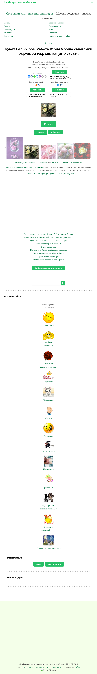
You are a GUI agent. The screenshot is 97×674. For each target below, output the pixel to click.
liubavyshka (69, 173)
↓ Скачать (40, 132)
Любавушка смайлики (20, 2)
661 (67, 162)
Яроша (36, 173)
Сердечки (53, 32)
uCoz (78, 667)
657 (53, 162)
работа (53, 173)
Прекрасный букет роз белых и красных (48, 250)
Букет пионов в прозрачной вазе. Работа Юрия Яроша (48, 237)
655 (45, 162)
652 (34, 162)
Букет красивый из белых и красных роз (48, 240)
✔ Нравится (55, 132)
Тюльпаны (8, 36)
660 (64, 162)
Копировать (59, 72)
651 (30, 162)
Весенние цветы (56, 23)
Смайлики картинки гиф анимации (20, 167)
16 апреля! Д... (29, 667)
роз (47, 173)
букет (30, 173)
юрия (43, 173)
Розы (51, 29)
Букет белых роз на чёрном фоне (48, 253)
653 (37, 162)
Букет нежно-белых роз (48, 256)
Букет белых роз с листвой (48, 244)
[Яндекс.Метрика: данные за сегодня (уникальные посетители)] (48, 670)
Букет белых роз (48, 247)
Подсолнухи (9, 29)
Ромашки (8, 32)
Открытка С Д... (43, 667)
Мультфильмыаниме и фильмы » (48, 507)
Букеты (7, 23)
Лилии (7, 26)
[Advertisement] (48, 204)
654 (41, 162)
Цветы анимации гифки (60, 36)
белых (60, 173)
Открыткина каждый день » (48, 528)
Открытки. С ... (57, 667)
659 (60, 162)
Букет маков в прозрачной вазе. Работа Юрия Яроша (48, 234)
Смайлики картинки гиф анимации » (30, 13)
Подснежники (55, 26)
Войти (38, 564)
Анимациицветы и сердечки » (48, 365)
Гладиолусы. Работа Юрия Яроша (48, 259)
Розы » (49, 43)
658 (56, 162)
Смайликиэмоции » (48, 344)
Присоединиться (54, 564)
